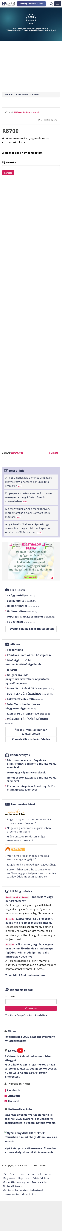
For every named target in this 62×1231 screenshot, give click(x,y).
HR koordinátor (23, 606)
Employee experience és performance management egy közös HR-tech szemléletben (28, 497)
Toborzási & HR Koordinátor (30, 616)
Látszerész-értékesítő (26, 699)
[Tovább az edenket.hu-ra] (31, 812)
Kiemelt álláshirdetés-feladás (31, 739)
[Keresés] (51, 3)
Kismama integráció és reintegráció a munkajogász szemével (31, 787)
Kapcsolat (24, 1178)
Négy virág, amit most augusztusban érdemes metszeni (29, 829)
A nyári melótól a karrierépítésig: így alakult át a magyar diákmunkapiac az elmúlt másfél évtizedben (27, 528)
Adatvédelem (41, 1178)
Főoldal (8, 94)
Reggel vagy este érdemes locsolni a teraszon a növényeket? (29, 821)
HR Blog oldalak (21, 891)
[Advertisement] (31, 315)
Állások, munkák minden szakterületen (31, 732)
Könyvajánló (16, 1051)
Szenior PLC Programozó (28, 713)
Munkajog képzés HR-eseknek (26, 772)
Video (12, 1031)
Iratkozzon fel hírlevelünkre (19, 1194)
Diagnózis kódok (21, 990)
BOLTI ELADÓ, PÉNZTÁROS (30, 693)
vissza (54, 453)
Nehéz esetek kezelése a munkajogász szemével (32, 779)
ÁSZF (13, 1174)
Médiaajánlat (40, 1182)
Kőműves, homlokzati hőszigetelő (29, 655)
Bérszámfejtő (21, 600)
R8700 (35, 94)
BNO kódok (22, 94)
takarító (12, 669)
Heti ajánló (17, 471)
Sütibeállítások (11, 1186)
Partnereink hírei (23, 804)
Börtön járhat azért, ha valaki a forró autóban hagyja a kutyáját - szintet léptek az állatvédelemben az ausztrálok (31, 873)
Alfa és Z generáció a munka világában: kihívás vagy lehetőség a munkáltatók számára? (28, 481)
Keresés (8, 172)
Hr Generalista (22, 611)
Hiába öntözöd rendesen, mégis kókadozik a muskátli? (26, 838)
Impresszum (26, 1174)
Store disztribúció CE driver (30, 688)
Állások (15, 644)
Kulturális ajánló (19, 1109)
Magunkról (9, 1178)
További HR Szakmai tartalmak (25, 975)
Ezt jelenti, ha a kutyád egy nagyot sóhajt (31, 864)
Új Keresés (9, 162)
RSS (5, 1174)
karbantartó (15, 650)
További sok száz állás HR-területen (31, 628)
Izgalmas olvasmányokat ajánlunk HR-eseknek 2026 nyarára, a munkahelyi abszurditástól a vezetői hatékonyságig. (30, 1119)
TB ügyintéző (21, 595)
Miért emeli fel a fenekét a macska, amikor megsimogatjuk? (28, 857)
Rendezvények (20, 755)
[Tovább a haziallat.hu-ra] (31, 849)
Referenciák (44, 1174)
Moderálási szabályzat (16, 1182)
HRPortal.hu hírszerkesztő (26, 112)
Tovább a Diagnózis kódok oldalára (26, 1015)
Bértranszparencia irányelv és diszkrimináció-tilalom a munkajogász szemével (32, 763)
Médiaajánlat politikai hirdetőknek (23, 1190)
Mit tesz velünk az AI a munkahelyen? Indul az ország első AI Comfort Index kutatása (27, 513)
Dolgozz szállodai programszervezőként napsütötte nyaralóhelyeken (27, 679)
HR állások (17, 590)
